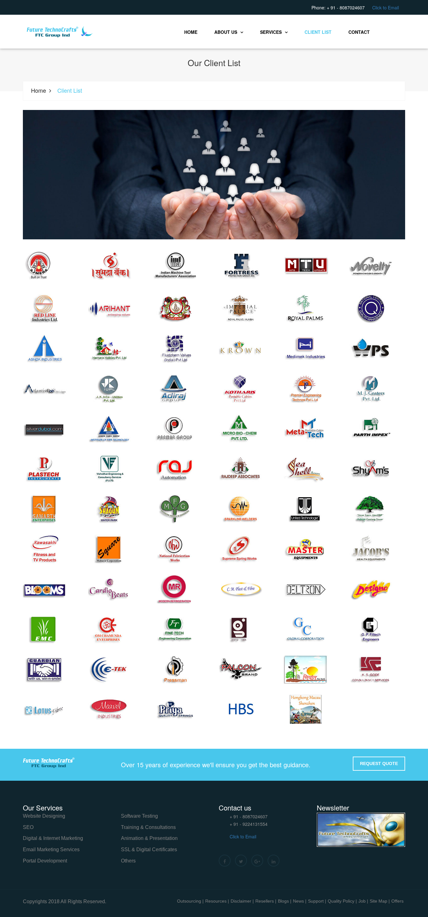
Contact (359, 32)
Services (271, 32)
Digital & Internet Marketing (53, 838)
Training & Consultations (148, 827)
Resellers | (265, 901)
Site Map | (380, 901)
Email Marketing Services (51, 849)
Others (128, 860)
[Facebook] (225, 861)
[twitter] (241, 861)
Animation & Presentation (149, 838)
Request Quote (379, 763)
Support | (317, 901)
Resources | (217, 901)
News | (299, 901)
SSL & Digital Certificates (149, 849)
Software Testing (139, 816)
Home (190, 32)
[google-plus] (257, 861)
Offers (397, 901)
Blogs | (284, 901)
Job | (363, 901)
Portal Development (45, 860)
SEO (28, 827)
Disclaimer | (242, 901)
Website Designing (44, 816)
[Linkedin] (273, 861)
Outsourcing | (190, 901)
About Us (225, 32)
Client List (318, 32)
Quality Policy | (342, 901)
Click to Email (385, 7)
